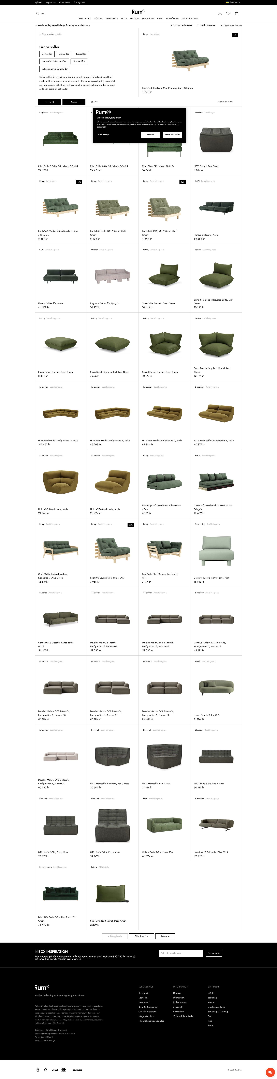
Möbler (211, 993)
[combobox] (233, 2)
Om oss (176, 993)
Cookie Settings (103, 134)
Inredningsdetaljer (216, 1007)
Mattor (211, 1002)
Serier (210, 1025)
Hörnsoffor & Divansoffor (54, 61)
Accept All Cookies (172, 134)
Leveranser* (144, 1002)
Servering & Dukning (218, 1011)
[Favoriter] (228, 13)
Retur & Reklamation (148, 1007)
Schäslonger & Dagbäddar (55, 69)
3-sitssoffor (64, 54)
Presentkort (178, 1011)
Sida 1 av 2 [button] (140, 936)
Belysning (212, 998)
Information (178, 998)
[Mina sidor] (220, 13)
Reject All (150, 134)
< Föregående (115, 936)
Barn (210, 1016)
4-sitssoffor (81, 54)
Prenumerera (214, 953)
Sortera (74, 101)
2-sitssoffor (47, 54)
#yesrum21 (178, 1007)
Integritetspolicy (146, 1016)
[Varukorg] (236, 13)
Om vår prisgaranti (147, 1011)
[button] (234, 2)
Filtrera (50, 101)
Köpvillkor (143, 998)
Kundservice (144, 993)
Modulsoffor (79, 61)
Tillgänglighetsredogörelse (151, 1021)
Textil (210, 1021)
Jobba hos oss (180, 1002)
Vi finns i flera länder (183, 1016)
